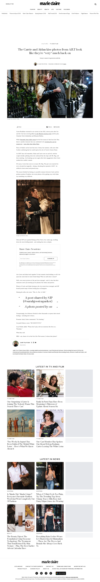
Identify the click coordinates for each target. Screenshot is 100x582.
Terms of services (35, 262)
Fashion (32, 9)
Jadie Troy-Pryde (43, 64)
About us (46, 568)
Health (47, 9)
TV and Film (54, 43)
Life (52, 9)
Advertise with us (80, 566)
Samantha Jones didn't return (28, 139)
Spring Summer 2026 (40, 13)
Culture (58, 9)
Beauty (39, 9)
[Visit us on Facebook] (46, 573)
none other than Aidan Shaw (31, 144)
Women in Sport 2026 (15, 13)
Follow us (50, 126)
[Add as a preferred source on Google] (70, 573)
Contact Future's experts (34, 566)
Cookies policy (35, 568)
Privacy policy (22, 568)
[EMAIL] (35, 342)
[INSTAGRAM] (33, 342)
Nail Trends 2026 (52, 13)
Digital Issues (84, 13)
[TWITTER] (31, 342)
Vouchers (67, 9)
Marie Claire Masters (28, 13)
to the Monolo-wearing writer (43, 133)
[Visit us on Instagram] (41, 573)
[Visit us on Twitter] (36, 573)
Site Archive (18, 566)
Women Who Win (94, 13)
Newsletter (57, 126)
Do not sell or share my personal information (67, 568)
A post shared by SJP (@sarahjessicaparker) (38, 299)
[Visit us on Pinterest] (50, 573)
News (64, 64)
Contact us (49, 566)
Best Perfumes (75, 13)
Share (20, 126)
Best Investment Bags (64, 13)
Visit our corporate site (72, 577)
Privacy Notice (22, 263)
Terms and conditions (64, 566)
